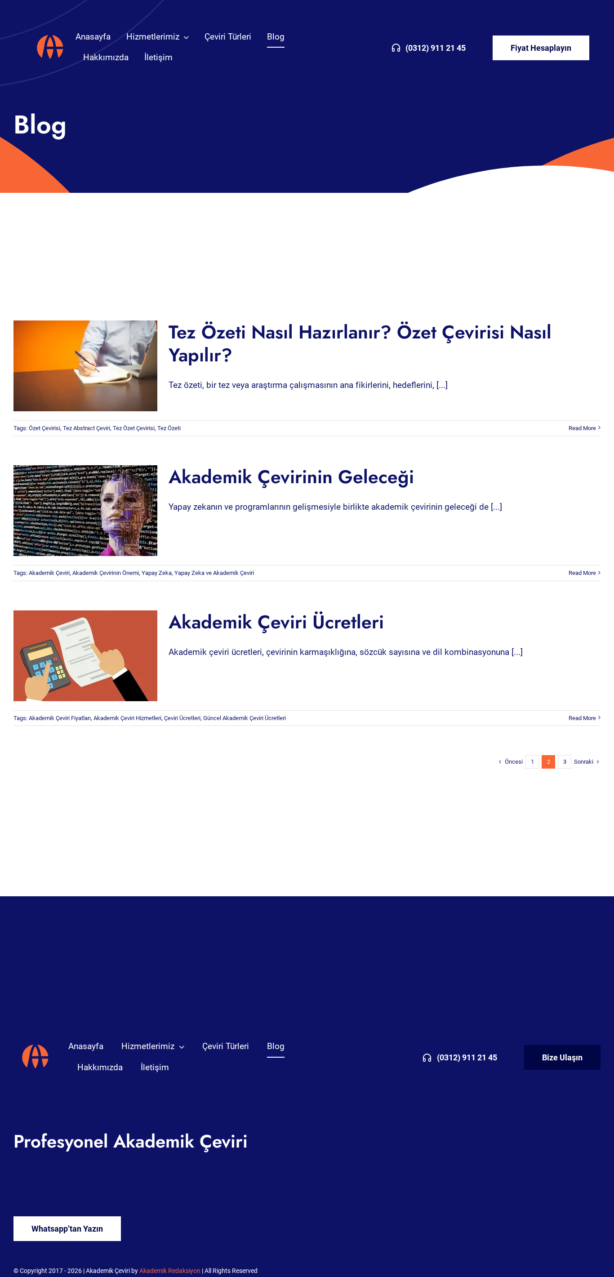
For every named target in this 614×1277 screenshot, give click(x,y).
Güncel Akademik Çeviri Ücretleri (244, 718)
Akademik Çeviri (49, 573)
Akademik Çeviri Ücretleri (78, 655)
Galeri (93, 365)
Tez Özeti (169, 428)
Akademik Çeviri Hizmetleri (127, 718)
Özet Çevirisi (44, 428)
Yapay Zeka (157, 573)
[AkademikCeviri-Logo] (50, 36)
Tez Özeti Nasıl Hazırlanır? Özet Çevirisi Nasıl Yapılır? (78, 365)
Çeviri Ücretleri (182, 718)
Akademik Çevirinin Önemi (105, 573)
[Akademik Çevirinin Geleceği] (85, 510)
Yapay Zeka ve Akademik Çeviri (214, 573)
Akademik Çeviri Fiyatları (60, 718)
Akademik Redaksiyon (169, 1270)
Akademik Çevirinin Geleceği (78, 511)
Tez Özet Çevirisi (134, 428)
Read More (582, 428)
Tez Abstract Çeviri (86, 428)
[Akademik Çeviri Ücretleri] (85, 655)
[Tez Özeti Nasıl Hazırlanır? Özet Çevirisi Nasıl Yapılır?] (85, 365)
